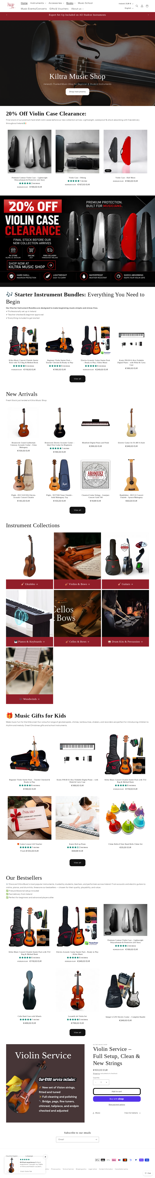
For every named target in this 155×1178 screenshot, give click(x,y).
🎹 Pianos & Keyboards (28, 641)
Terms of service (68, 1169)
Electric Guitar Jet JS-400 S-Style (131, 443)
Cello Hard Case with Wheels (29, 1016)
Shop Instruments (77, 92)
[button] (38, 3)
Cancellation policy (121, 1169)
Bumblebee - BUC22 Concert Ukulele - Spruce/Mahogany (131, 496)
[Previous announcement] (6, 15)
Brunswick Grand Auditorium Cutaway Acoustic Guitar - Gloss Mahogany (23, 445)
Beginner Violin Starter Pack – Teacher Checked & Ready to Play (59, 361)
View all (77, 379)
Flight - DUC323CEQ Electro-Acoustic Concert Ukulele (23, 496)
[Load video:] (77, 239)
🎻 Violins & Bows (76, 584)
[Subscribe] (96, 1139)
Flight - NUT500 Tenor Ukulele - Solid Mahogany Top (59, 496)
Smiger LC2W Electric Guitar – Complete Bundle (125, 1017)
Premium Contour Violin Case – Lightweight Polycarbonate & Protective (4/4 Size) (29, 179)
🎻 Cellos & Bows (75, 641)
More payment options (117, 1104)
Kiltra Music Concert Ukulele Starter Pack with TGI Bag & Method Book (23, 361)
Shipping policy (81, 1169)
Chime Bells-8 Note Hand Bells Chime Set (125, 844)
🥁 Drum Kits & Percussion (124, 641)
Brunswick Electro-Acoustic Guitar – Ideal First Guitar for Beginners (59, 444)
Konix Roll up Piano (77, 844)
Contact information (106, 1169)
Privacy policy (56, 1169)
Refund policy (44, 1169)
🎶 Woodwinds (28, 699)
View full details (131, 1113)
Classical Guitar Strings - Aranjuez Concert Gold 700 (95, 496)
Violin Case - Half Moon (125, 178)
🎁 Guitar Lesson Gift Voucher (29, 844)
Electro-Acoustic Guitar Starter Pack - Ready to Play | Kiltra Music (95, 361)
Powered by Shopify (30, 1169)
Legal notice (93, 1169)
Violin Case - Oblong (77, 178)
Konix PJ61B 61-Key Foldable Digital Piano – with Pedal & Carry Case (131, 362)
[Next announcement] (148, 15)
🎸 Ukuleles (28, 584)
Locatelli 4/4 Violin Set (77, 1016)
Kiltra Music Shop (17, 1169)
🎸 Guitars (124, 584)
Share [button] (97, 1113)
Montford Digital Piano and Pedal (95, 443)
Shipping (96, 1073)
